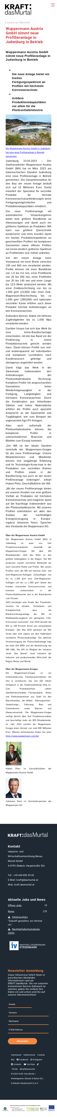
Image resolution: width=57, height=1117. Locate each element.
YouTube (30, 1064)
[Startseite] (18, 10)
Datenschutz (29, 1055)
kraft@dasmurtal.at (27, 880)
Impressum (16, 1055)
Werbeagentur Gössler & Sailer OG (26, 1078)
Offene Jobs (15, 905)
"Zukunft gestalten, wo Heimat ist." (25, 921)
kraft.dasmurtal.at (24, 884)
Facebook (23, 1060)
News (11, 911)
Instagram (37, 1060)
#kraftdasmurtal (27, 1069)
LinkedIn (17, 1064)
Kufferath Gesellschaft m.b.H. (25, 1083)
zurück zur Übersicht (18, 22)
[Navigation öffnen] (52, 4)
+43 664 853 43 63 (23, 875)
